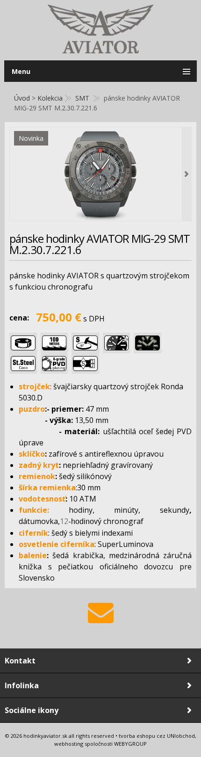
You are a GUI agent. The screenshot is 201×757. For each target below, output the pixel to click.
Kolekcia (50, 98)
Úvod (22, 98)
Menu (21, 71)
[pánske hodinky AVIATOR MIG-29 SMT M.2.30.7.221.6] (100, 174)
